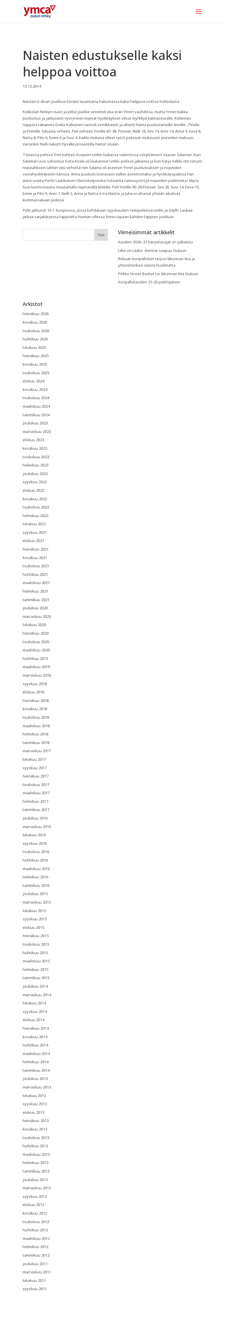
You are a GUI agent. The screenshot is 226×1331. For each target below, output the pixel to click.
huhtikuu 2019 (35, 658)
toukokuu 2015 (36, 944)
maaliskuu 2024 (36, 406)
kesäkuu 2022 (35, 498)
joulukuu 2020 (35, 608)
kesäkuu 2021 (35, 557)
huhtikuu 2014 (35, 1045)
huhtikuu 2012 (35, 1230)
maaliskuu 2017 (36, 792)
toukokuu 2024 (36, 397)
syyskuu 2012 (35, 1196)
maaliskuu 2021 (36, 582)
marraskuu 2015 (37, 902)
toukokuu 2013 (36, 1137)
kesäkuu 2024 (35, 389)
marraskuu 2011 (37, 1272)
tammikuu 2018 (36, 742)
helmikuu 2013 (35, 1162)
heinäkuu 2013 (36, 1120)
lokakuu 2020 (34, 624)
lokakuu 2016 (34, 834)
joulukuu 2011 (35, 1263)
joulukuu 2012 (35, 1179)
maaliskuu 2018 (36, 725)
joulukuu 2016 (35, 818)
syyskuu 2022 (35, 481)
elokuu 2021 (33, 540)
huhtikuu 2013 (35, 1145)
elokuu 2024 (33, 381)
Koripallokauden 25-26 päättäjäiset (149, 282)
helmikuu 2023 (35, 465)
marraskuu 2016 (37, 826)
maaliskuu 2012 (36, 1238)
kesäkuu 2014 (35, 1036)
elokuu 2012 (33, 1204)
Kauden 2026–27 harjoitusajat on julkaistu (155, 242)
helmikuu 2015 (35, 969)
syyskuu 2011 (35, 1288)
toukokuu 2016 (36, 851)
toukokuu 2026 (36, 330)
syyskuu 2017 (35, 767)
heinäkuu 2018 (36, 700)
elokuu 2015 (33, 927)
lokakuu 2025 (34, 347)
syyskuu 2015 (35, 919)
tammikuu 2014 (36, 1070)
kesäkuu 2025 (35, 364)
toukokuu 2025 (36, 372)
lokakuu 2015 (34, 910)
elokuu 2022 (33, 490)
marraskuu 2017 (37, 750)
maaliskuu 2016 (36, 868)
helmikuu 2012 (35, 1246)
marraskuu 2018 (37, 675)
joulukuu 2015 (35, 893)
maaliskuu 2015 (36, 961)
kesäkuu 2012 (35, 1213)
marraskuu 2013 (37, 1087)
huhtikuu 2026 (35, 339)
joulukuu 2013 (35, 1078)
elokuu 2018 (33, 692)
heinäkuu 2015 (36, 935)
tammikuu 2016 (36, 885)
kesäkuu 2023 (35, 448)
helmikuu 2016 (35, 876)
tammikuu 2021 (36, 599)
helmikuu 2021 (35, 591)
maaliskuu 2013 (36, 1154)
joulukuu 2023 (35, 423)
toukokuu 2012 (36, 1221)
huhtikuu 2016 (35, 860)
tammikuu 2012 (36, 1255)
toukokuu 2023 (36, 456)
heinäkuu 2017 (36, 776)
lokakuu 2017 (34, 759)
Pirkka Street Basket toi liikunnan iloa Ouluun (158, 273)
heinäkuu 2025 (36, 355)
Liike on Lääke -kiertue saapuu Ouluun (152, 250)
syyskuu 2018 (35, 683)
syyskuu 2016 (35, 843)
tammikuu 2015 (36, 977)
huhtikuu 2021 (35, 574)
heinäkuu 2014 (36, 1028)
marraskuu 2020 (37, 616)
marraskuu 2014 (37, 994)
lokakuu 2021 (34, 523)
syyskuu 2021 (35, 532)
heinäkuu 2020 (36, 633)
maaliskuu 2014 (36, 1053)
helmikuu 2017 (35, 801)
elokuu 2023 (33, 439)
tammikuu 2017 (36, 809)
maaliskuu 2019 (36, 666)
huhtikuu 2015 (35, 952)
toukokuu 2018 (36, 717)
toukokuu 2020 (36, 641)
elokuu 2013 (33, 1112)
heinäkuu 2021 (36, 549)
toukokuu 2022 (36, 507)
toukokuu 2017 (36, 784)
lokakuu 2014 (34, 1003)
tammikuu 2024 (36, 414)
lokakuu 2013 (34, 1095)
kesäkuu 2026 (35, 322)
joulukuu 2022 (35, 473)
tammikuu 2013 (36, 1171)
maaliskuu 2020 (36, 650)
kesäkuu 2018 (35, 708)
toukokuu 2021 (36, 565)
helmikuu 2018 (35, 734)
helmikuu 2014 (35, 1061)
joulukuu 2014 (35, 986)
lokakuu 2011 (34, 1280)
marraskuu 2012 (37, 1187)
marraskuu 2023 (37, 431)
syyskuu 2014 (35, 1011)
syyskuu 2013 (35, 1103)
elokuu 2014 (33, 1019)
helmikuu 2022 (35, 515)
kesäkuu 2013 (35, 1129)
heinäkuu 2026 (36, 313)
